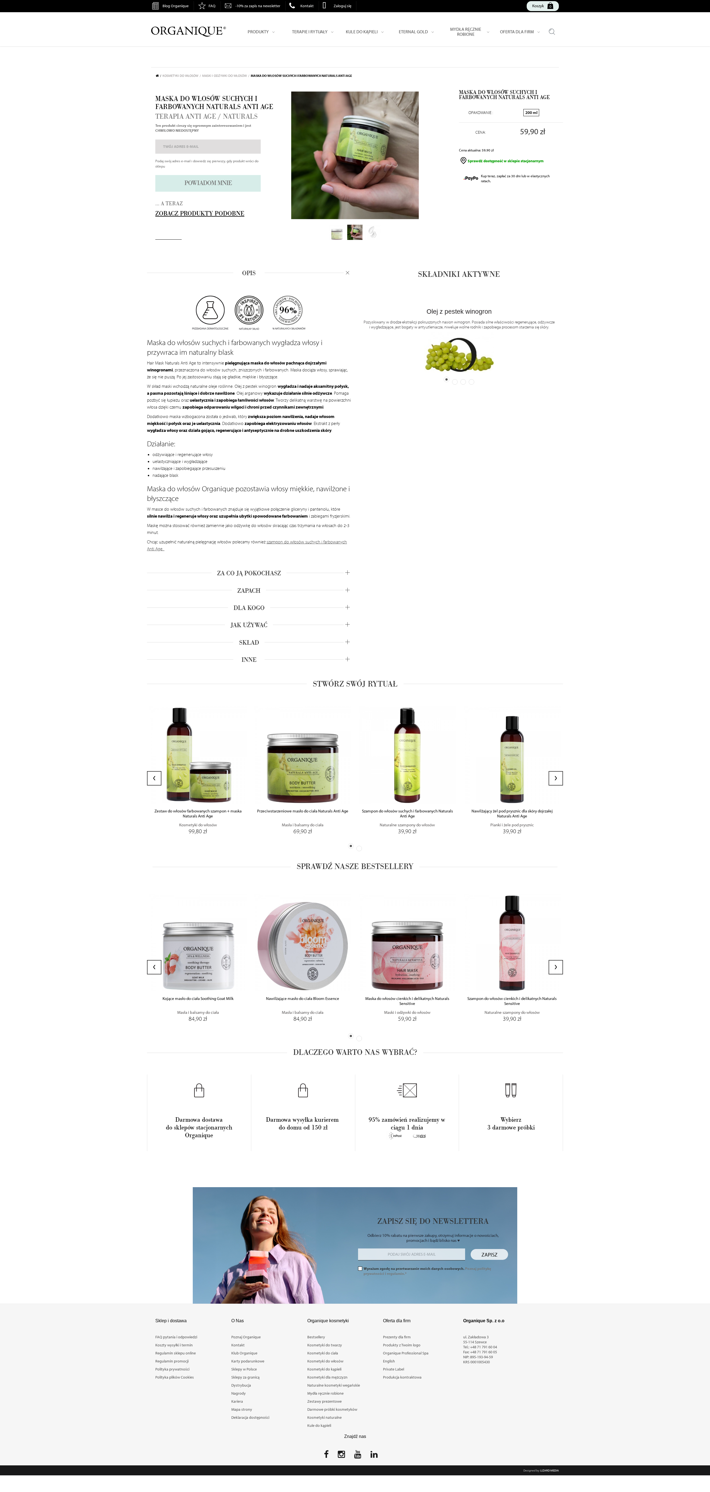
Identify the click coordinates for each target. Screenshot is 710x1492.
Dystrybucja (241, 1385)
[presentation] (154, 778)
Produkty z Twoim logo (401, 1344)
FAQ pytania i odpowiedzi (176, 1336)
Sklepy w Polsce (244, 1369)
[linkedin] (374, 1456)
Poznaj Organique (246, 1336)
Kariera (237, 1401)
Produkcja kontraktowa (402, 1377)
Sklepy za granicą (245, 1377)
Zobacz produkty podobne (199, 213)
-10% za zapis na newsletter (257, 5)
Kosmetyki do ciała (322, 1353)
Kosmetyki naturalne (324, 1417)
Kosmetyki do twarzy (324, 1344)
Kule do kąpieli (319, 1425)
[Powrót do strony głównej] (159, 75)
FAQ (212, 5)
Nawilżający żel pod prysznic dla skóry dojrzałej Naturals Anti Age (512, 814)
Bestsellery (316, 1336)
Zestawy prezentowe (324, 1401)
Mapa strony (241, 1409)
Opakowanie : (480, 112)
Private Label (393, 1369)
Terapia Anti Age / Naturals (206, 117)
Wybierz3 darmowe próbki (511, 1123)
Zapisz (489, 1254)
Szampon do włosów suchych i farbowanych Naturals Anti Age (407, 814)
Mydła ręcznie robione (325, 1393)
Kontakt (307, 5)
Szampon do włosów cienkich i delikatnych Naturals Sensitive (512, 1001)
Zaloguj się (342, 5)
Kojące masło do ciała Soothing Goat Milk (198, 998)
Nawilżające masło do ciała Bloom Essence (302, 998)
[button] (351, 846)
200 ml (531, 112)
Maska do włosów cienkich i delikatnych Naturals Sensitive (407, 1001)
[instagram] (341, 1456)
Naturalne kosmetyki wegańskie (333, 1385)
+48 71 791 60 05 (483, 1351)
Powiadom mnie (208, 183)
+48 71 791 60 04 (483, 1346)
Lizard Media (549, 1470)
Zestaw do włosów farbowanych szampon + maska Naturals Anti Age (198, 814)
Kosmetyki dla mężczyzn (327, 1377)
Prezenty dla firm (397, 1336)
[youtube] (357, 1456)
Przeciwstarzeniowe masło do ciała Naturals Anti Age (302, 811)
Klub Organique (244, 1353)
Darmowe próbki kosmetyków (332, 1409)
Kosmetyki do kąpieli (324, 1369)
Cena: (480, 132)
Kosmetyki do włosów (325, 1361)
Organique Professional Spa (405, 1353)
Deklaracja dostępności (250, 1417)
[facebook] (326, 1456)
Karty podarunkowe (247, 1361)
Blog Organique (176, 5)
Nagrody (238, 1393)
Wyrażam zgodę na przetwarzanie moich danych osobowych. (427, 1271)
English (389, 1361)
